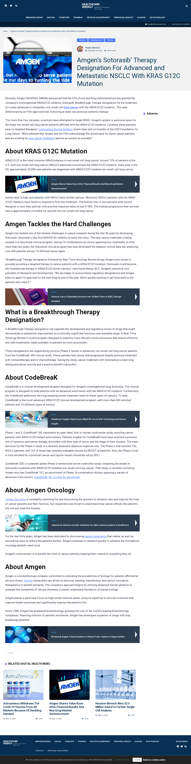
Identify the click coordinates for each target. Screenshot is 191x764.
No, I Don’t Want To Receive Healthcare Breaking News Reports (110, 92)
